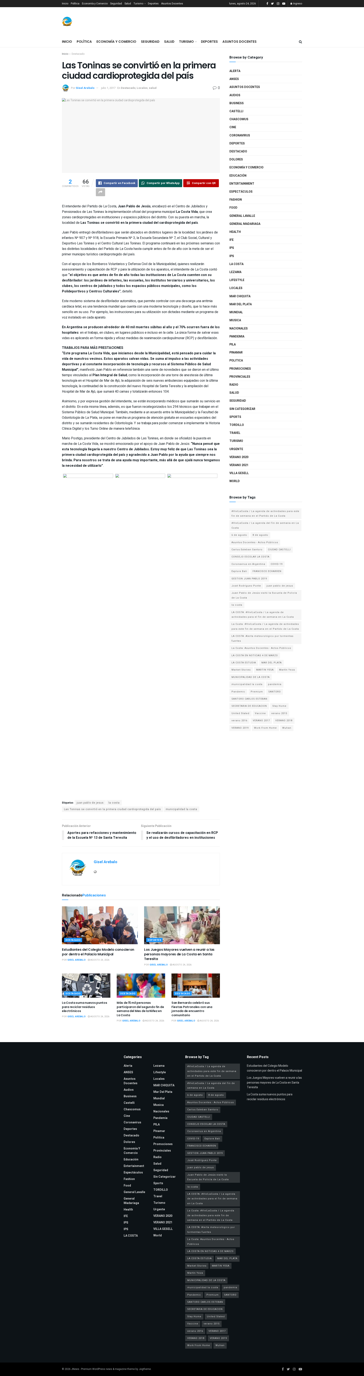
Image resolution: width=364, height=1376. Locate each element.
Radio (233, 385)
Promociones (240, 369)
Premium (257, 691)
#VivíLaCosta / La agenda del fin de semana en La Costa (265, 525)
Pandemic (238, 691)
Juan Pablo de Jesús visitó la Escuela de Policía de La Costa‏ (264, 595)
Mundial (236, 312)
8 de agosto (260, 535)
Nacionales (238, 328)
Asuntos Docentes (172, 3)
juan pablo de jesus (90, 803)
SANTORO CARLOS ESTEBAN (249, 699)
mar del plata (240, 304)
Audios (234, 95)
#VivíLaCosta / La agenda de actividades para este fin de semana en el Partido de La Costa (265, 513)
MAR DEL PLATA (271, 662)
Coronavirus (239, 135)
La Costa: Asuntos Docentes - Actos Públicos (261, 648)
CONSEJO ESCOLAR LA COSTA (250, 557)
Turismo (138, 3)
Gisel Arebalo (85, 88)
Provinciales (239, 377)
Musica (235, 320)
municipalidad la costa (181, 809)
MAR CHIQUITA (239, 296)
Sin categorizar (242, 409)
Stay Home (279, 706)
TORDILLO (236, 425)
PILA (232, 344)
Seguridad (116, 3)
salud (153, 88)
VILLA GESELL (239, 473)
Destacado (78, 54)
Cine (232, 127)
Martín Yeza (287, 670)
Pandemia (236, 336)
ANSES (234, 79)
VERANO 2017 (261, 720)
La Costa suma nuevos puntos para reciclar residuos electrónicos (84, 1007)
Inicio (65, 3)
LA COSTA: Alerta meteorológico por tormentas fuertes (262, 638)
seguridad (237, 401)
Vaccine (260, 713)
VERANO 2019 (240, 728)
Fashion (235, 199)
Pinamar (236, 352)
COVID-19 (276, 564)
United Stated (240, 713)
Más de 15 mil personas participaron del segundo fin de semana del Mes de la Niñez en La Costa (140, 1009)
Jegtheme (145, 1369)
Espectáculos (241, 191)
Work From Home (265, 728)
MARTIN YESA (265, 670)
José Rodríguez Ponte (246, 586)
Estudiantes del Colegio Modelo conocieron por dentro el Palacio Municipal (98, 952)
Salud (127, 3)
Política (75, 3)
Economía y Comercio (95, 3)
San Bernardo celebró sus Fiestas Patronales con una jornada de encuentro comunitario (191, 1009)
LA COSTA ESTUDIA (244, 662)
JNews (75, 1369)
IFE (231, 240)
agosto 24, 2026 (99, 960)
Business (236, 103)
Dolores (236, 159)
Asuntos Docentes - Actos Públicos (255, 542)
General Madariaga (244, 224)
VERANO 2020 (238, 457)
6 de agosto (239, 535)
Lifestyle (236, 280)
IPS (231, 248)
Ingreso (297, 3)
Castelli (236, 111)
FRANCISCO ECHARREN (267, 571)
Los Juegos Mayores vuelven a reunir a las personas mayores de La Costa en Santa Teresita (179, 954)
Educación (237, 175)
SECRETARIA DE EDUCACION (249, 706)
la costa (114, 803)
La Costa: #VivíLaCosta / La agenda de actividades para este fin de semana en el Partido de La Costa (265, 626)
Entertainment (241, 183)
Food (233, 207)
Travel (234, 433)
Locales (142, 88)
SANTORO (274, 691)
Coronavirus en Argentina (248, 564)
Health (235, 232)
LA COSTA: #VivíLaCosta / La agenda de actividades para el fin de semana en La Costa (263, 615)
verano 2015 (279, 713)
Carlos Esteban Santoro (247, 549)
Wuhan (286, 728)
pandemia (274, 684)
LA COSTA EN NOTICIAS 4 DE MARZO (255, 655)
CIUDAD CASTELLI (279, 549)
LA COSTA (236, 264)
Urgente (236, 449)
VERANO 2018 (283, 720)
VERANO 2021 (238, 465)
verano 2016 (239, 720)
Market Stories (241, 670)
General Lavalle (242, 216)
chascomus (238, 119)
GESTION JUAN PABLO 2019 (249, 578)
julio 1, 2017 (108, 88)
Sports (235, 417)
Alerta (234, 71)
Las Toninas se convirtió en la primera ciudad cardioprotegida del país (112, 809)
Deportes (153, 3)
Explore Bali (239, 571)
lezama (235, 272)
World (234, 481)
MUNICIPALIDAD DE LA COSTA (251, 677)
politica (236, 360)
